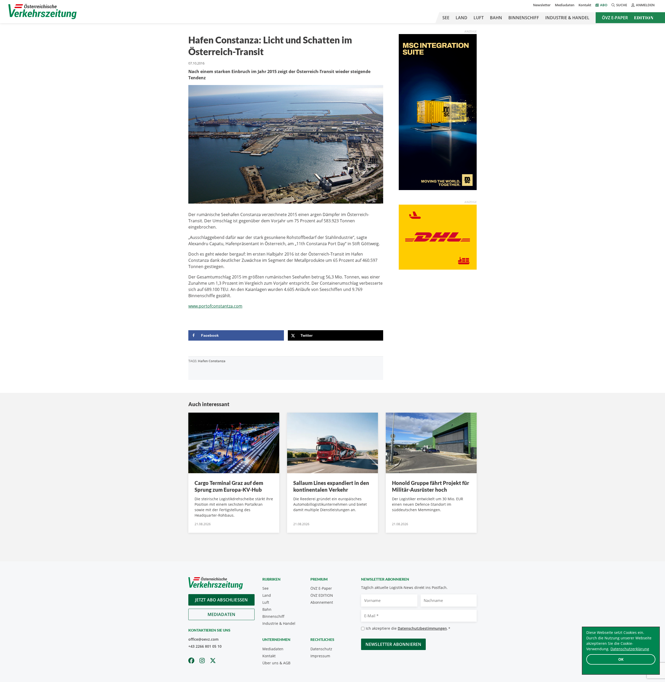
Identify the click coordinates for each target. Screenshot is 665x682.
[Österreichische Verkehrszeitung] (42, 11)
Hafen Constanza (211, 361)
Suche (621, 5)
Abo (603, 5)
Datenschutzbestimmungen (422, 628)
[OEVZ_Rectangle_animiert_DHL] (438, 236)
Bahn (496, 18)
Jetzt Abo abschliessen (221, 600)
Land (461, 18)
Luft (479, 18)
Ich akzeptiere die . (408, 628)
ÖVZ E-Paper (615, 18)
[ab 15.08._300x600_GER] (438, 111)
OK (620, 659)
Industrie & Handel (567, 18)
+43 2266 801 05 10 (205, 646)
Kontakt (584, 5)
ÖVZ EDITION (321, 595)
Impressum (320, 655)
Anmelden (645, 5)
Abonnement (321, 602)
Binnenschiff (523, 18)
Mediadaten (564, 5)
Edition (644, 18)
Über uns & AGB (276, 662)
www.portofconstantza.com (215, 306)
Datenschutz (321, 648)
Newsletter (542, 5)
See (445, 18)
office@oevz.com (203, 639)
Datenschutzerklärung (629, 648)
